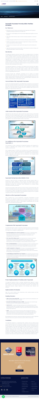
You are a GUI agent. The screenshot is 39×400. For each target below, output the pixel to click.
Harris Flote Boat (25, 386)
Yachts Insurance (34, 386)
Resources (6, 16)
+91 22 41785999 (7, 385)
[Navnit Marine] (3, 3)
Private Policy (36, 396)
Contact (32, 389)
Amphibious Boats (25, 391)
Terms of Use (30, 396)
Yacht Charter (33, 383)
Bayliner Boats (24, 383)
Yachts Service (34, 384)
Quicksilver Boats (25, 384)
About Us (33, 381)
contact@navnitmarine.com (22, 1)
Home (2, 16)
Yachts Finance (34, 388)
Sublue (23, 389)
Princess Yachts (25, 381)
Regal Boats (24, 388)
